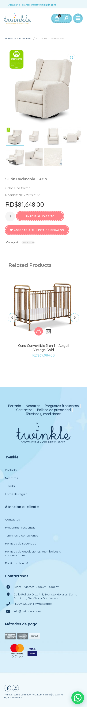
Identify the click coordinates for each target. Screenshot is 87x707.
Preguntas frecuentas (62, 406)
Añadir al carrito (40, 216)
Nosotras (33, 406)
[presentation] (12, 317)
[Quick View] (48, 331)
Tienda (10, 486)
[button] (71, 58)
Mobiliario (25, 38)
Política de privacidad (54, 410)
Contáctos (24, 410)
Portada (10, 38)
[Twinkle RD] (17, 18)
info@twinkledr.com (43, 4)
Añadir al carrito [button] (38, 331)
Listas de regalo (16, 494)
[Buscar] (65, 18)
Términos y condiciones (43, 414)
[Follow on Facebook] (7, 688)
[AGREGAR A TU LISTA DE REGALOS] (43, 367)
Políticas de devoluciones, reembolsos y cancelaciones (33, 553)
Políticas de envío (17, 563)
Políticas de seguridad (20, 543)
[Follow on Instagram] (15, 688)
